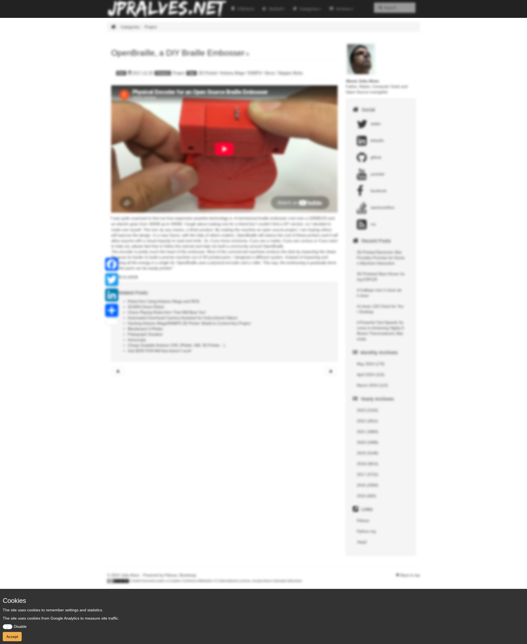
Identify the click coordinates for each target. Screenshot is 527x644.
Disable (20, 626)
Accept (12, 636)
